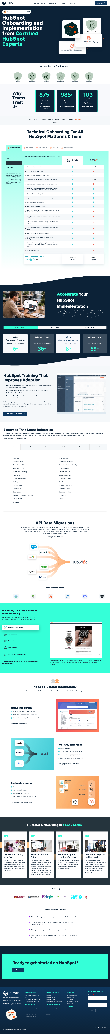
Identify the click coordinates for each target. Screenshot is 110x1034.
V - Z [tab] (98, 447)
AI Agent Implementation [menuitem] (31, 1016)
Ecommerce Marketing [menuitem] (30, 1012)
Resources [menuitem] (63, 3)
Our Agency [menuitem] (52, 3)
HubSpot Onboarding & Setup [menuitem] (53, 1008)
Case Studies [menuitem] (70, 997)
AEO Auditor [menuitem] (70, 999)
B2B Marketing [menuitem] (28, 1010)
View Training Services (66, 106)
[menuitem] (30, 992)
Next (99, 77)
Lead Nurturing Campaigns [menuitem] (31, 1008)
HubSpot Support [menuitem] (50, 997)
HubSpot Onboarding (34, 119)
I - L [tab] (46, 447)
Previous (11, 77)
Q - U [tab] (80, 447)
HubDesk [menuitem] (48, 995)
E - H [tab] (29, 447)
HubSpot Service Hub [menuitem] (30, 1014)
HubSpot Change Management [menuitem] (54, 1001)
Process (55, 122)
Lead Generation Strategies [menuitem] (32, 1001)
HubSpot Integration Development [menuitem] (51, 1013)
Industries (50, 119)
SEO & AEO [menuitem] (28, 997)
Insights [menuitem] (72, 3)
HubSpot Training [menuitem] (50, 999)
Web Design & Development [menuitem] (32, 995)
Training (44, 119)
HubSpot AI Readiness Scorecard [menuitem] (72, 1002)
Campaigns (70, 119)
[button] (95, 1027)
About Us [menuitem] (69, 1010)
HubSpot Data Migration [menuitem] (52, 1010)
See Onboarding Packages (45, 107)
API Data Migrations (60, 119)
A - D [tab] (12, 447)
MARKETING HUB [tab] (20, 327)
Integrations (78, 119)
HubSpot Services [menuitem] (39, 3)
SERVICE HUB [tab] (89, 327)
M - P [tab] (63, 447)
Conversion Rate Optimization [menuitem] (32, 999)
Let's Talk (100, 3)
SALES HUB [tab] (55, 327)
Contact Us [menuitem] (70, 1012)
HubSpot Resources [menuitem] (72, 995)
